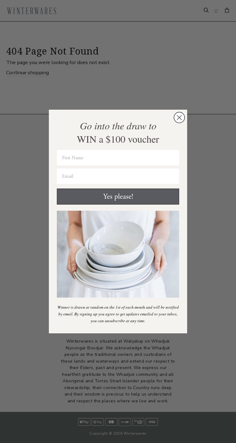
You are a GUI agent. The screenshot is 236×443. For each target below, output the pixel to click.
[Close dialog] (179, 117)
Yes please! (118, 196)
